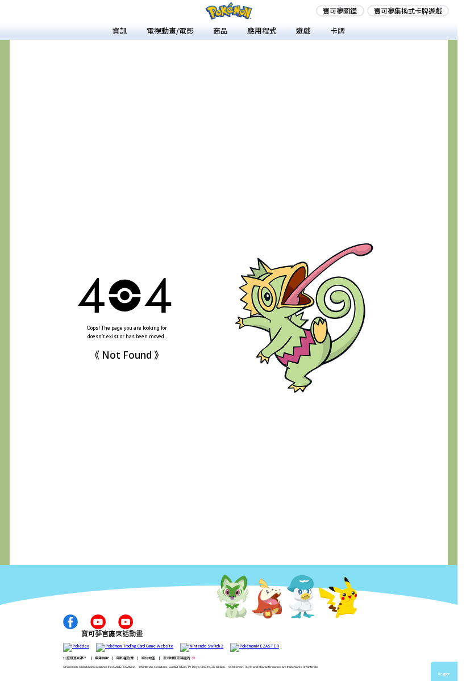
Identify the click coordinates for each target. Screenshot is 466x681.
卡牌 (337, 30)
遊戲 (303, 30)
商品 (220, 30)
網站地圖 (148, 658)
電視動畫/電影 (170, 30)
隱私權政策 (125, 658)
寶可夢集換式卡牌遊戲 (408, 10)
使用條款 (102, 658)
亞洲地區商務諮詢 (176, 658)
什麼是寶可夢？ (75, 658)
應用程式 (262, 30)
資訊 (120, 30)
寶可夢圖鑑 (340, 10)
